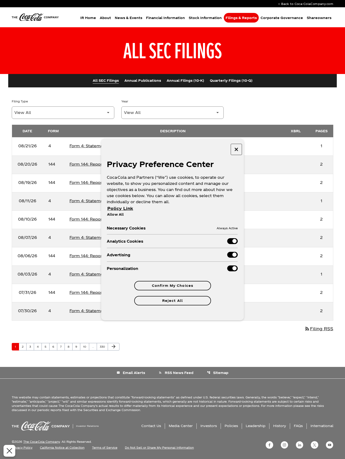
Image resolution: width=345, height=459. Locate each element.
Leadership (255, 426)
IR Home (88, 18)
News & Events (128, 18)
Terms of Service (104, 447)
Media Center (181, 426)
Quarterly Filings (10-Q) (231, 80)
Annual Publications (142, 80)
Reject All (172, 301)
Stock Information (205, 18)
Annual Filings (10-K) (185, 80)
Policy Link (120, 208)
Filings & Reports (241, 18)
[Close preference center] (236, 149)
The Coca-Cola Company (41, 441)
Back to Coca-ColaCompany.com (305, 3)
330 (103, 346)
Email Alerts (131, 373)
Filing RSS (318, 328)
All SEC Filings (106, 80)
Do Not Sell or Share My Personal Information (159, 447)
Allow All (115, 214)
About (105, 18)
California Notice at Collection (62, 447)
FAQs (298, 426)
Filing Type (20, 101)
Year (124, 101)
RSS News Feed (176, 373)
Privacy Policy (22, 447)
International (321, 426)
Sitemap (217, 373)
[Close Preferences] (9, 451)
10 (86, 346)
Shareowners (319, 18)
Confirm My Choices (172, 286)
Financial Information (165, 18)
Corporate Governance (282, 18)
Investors (208, 426)
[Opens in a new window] (269, 445)
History (279, 426)
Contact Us (151, 426)
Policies (231, 426)
